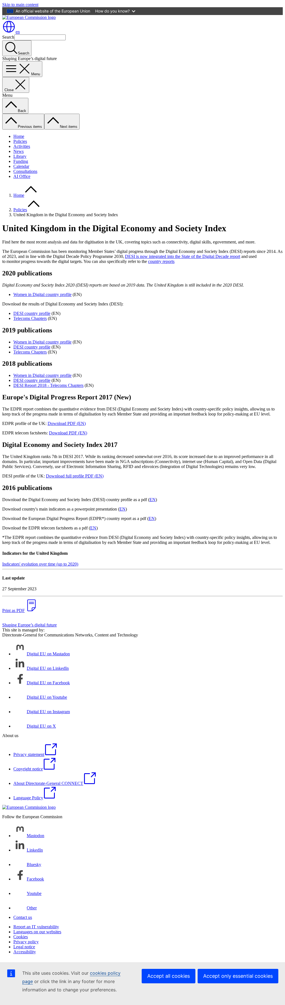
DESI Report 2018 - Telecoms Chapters (48, 385)
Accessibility (24, 951)
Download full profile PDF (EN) (75, 476)
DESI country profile (31, 313)
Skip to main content (20, 4)
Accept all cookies (168, 976)
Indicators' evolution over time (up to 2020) (40, 564)
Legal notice (24, 946)
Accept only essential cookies (238, 976)
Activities (21, 146)
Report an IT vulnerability (36, 926)
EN (152, 499)
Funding (20, 161)
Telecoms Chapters (30, 318)
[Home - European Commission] (29, 17)
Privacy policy (26, 941)
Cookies (20, 936)
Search (8, 37)
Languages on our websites (37, 931)
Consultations (25, 171)
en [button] (18, 31)
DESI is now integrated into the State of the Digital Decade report (182, 256)
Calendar (21, 166)
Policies (20, 141)
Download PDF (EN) (67, 423)
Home (18, 136)
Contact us (22, 917)
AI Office (21, 176)
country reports (161, 261)
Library (19, 156)
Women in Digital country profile (42, 294)
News (18, 151)
